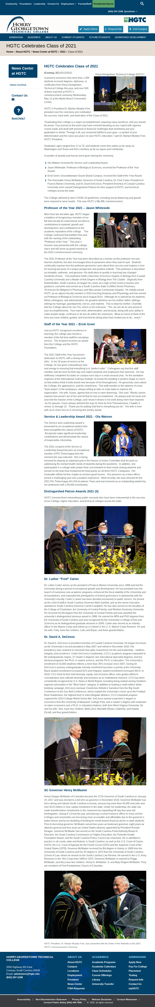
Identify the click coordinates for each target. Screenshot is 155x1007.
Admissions (16, 37)
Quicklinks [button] (130, 11)
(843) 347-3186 (115, 11)
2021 (63, 51)
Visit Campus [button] (139, 29)
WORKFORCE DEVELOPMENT (130, 37)
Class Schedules (101, 971)
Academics (34, 37)
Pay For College (138, 966)
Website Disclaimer (102, 999)
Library (96, 979)
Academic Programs (103, 962)
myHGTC (134, 988)
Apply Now (135, 962)
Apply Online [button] (90, 29)
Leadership (39, 4)
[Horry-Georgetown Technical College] (27, 24)
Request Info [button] (114, 29)
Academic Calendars (104, 966)
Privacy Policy (79, 999)
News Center (75, 984)
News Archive (18, 84)
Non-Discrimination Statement (51, 999)
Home (9, 51)
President (73, 979)
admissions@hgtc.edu (27, 974)
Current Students (73, 37)
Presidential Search (104, 4)
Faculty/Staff (84, 4)
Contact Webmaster (127, 999)
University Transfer (103, 984)
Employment (75, 975)
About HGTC (23, 51)
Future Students (99, 37)
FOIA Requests (76, 988)
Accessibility (23, 999)
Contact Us (53, 4)
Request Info (136, 979)
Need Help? (18, 118)
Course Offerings (102, 975)
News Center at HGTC (45, 51)
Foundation (26, 4)
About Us (51, 37)
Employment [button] (68, 4)
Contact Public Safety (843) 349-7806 (63, 1002)
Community (11, 4)
